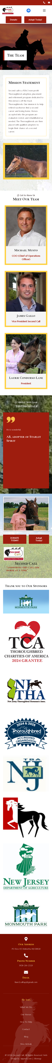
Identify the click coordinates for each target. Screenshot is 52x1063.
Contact (26, 1029)
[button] (44, 10)
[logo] (8, 10)
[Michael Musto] (26, 235)
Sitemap (37, 1058)
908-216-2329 (26, 965)
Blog (26, 1036)
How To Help (26, 1022)
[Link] (44, 2)
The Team (26, 1000)
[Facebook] (29, 10)
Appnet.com (26, 1058)
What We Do (26, 1007)
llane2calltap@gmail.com (26, 982)
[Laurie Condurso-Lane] (26, 361)
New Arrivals (26, 1044)
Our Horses (26, 1014)
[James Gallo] (26, 299)
